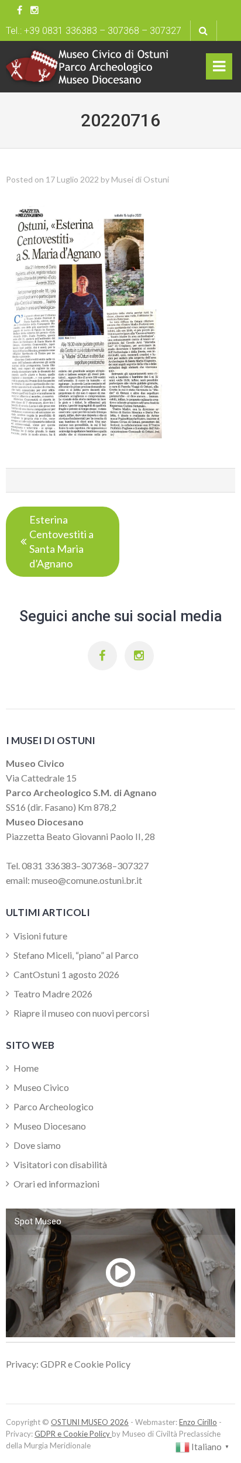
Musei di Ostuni (140, 179)
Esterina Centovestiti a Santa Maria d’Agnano (61, 541)
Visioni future (40, 935)
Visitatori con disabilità (60, 1164)
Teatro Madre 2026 (52, 993)
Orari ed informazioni (56, 1183)
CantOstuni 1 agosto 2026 (66, 974)
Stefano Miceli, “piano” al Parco (76, 955)
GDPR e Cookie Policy (73, 1433)
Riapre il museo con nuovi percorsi (81, 1012)
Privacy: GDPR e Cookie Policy (68, 1363)
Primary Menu (219, 69)
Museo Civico (41, 1087)
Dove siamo (37, 1145)
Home (26, 1067)
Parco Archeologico (53, 1106)
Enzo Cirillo (198, 1422)
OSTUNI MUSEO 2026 (90, 1422)
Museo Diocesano (49, 1125)
